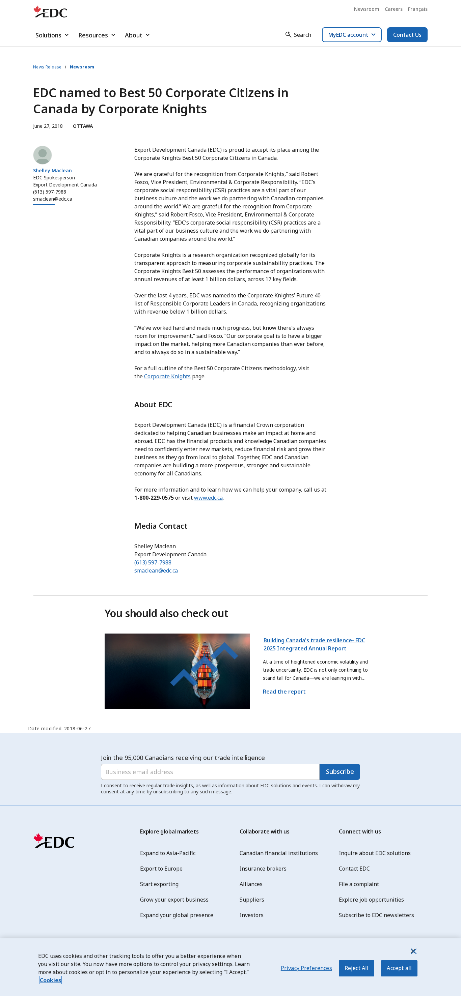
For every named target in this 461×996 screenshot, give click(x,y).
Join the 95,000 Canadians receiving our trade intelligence (183, 757)
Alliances (251, 884)
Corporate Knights (167, 376)
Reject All (357, 968)
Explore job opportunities (371, 899)
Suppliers (252, 899)
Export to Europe (161, 868)
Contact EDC (354, 868)
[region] (230, 967)
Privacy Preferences (306, 968)
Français (418, 9)
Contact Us (407, 34)
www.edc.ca (208, 497)
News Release (47, 67)
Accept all (399, 968)
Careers (394, 9)
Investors (252, 915)
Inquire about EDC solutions (375, 853)
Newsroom (366, 9)
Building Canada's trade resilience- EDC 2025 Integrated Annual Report (314, 644)
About (133, 35)
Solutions (48, 35)
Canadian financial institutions (279, 853)
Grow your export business (174, 899)
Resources (93, 35)
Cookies (50, 980)
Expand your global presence (176, 915)
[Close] (413, 951)
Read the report (284, 691)
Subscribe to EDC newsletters (376, 915)
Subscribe (340, 771)
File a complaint (359, 884)
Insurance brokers (263, 868)
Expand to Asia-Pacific (167, 853)
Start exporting (159, 884)
